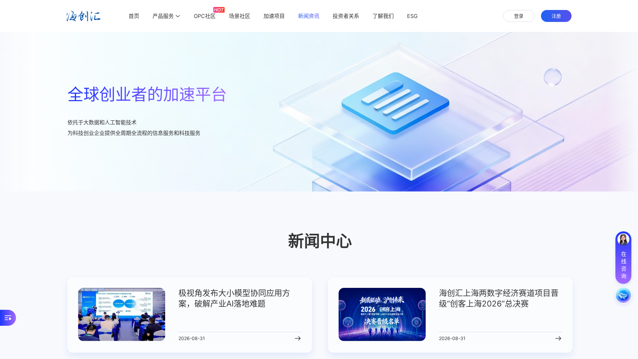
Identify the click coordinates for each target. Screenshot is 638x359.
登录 (518, 16)
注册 (556, 16)
